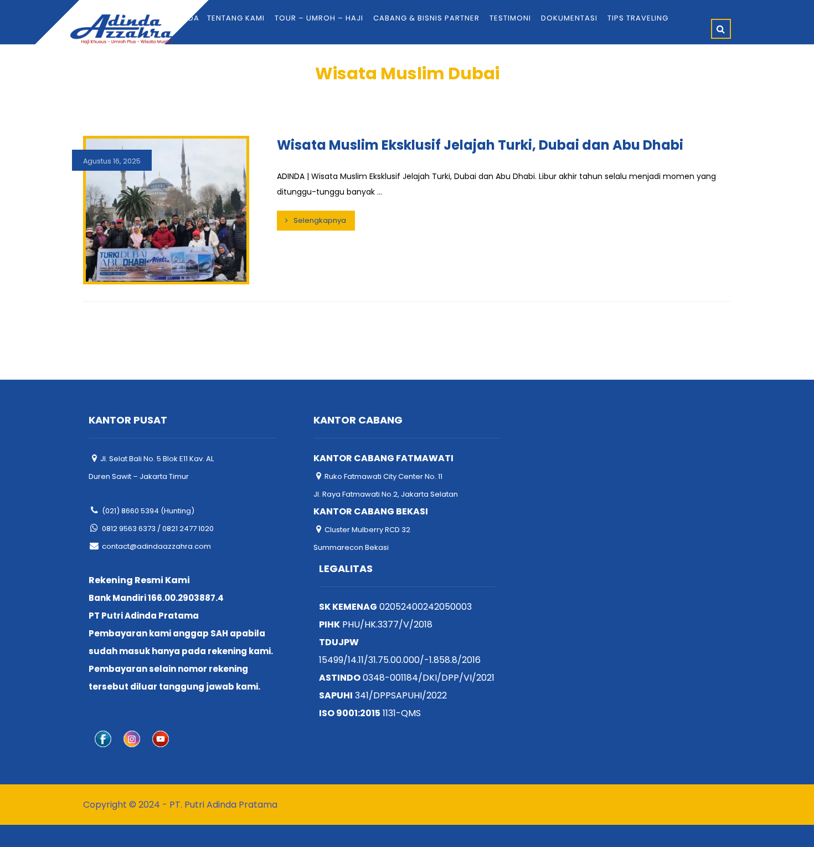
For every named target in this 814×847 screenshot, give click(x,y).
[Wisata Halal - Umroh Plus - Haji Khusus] (121, 29)
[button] (721, 29)
